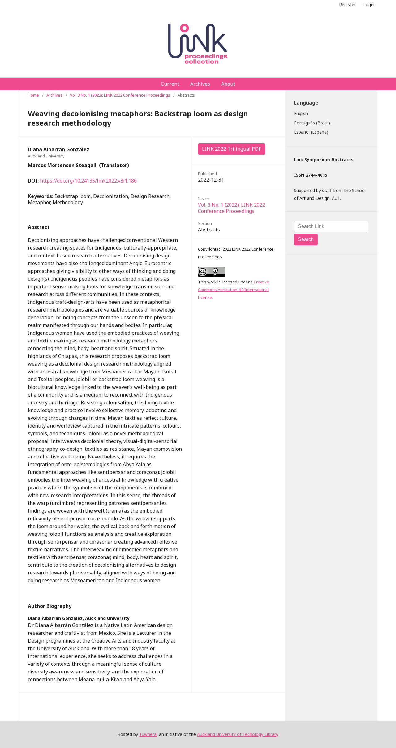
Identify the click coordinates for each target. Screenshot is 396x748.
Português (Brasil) (312, 123)
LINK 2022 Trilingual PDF (231, 148)
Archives (200, 83)
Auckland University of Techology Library (237, 734)
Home (33, 95)
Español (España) (311, 132)
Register (347, 4)
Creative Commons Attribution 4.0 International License (233, 289)
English (301, 113)
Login (368, 4)
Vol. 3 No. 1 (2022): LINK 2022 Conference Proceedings (120, 95)
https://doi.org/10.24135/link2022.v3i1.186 (88, 180)
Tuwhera (148, 734)
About (228, 83)
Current (170, 83)
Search (306, 239)
